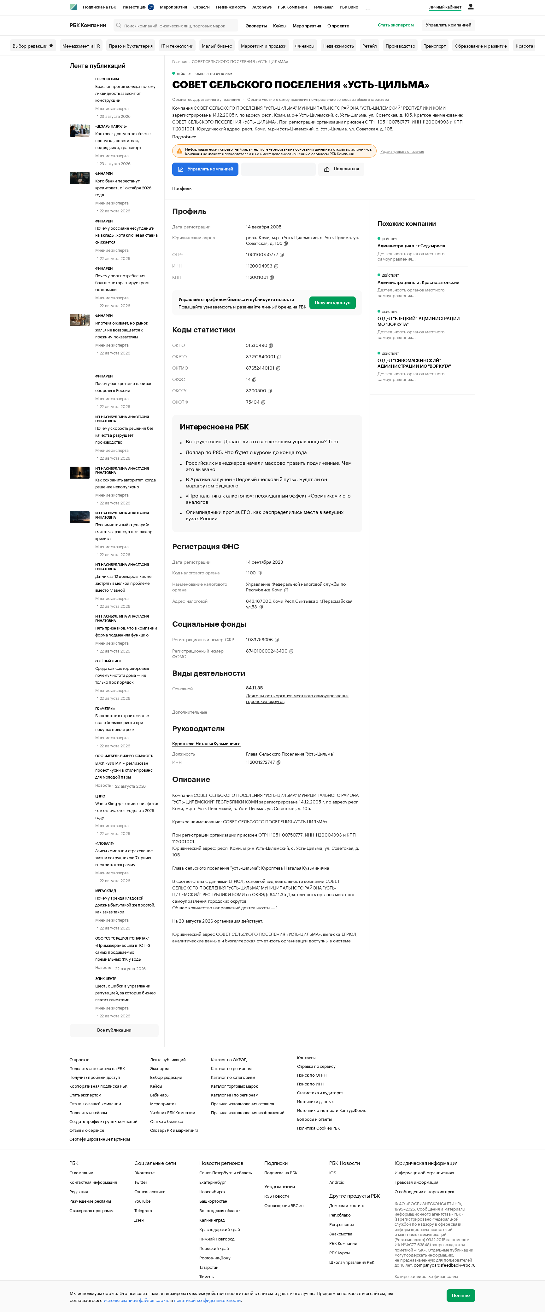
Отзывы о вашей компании (95, 1103)
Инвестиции (135, 7)
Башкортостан (213, 1200)
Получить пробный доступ (94, 1076)
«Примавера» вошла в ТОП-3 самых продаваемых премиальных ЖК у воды (122, 951)
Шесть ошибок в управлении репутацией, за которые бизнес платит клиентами (125, 992)
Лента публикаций (98, 66)
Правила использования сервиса (242, 1103)
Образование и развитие (481, 45)
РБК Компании (292, 7)
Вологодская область (219, 1210)
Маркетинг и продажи (263, 45)
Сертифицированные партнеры (99, 1138)
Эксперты (256, 26)
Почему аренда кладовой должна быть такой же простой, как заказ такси (125, 904)
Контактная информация (93, 1181)
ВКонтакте (144, 1172)
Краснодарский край (219, 1229)
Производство (400, 45)
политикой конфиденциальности (207, 1299)
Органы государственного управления (206, 99)
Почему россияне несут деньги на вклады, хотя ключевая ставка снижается (126, 234)
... (368, 6)
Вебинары (159, 1094)
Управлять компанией (448, 25)
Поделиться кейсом (88, 1112)
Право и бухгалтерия (130, 45)
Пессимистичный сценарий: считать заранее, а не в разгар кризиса (123, 531)
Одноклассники (149, 1191)
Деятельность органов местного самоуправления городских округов (297, 698)
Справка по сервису (316, 1065)
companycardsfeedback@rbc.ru (445, 1264)
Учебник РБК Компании (172, 1112)
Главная (179, 61)
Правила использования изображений (247, 1112)
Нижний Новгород (217, 1238)
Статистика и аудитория (320, 1092)
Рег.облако (339, 1214)
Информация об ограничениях (424, 1172)
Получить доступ (332, 303)
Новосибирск (212, 1191)
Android (336, 1181)
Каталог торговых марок (234, 1085)
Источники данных (315, 1101)
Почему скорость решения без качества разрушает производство (124, 434)
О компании (81, 1172)
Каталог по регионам (231, 1068)
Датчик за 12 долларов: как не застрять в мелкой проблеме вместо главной (123, 583)
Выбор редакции (30, 45)
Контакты (306, 1058)
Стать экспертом (396, 25)
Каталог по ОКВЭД (229, 1059)
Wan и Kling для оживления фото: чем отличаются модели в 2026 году (126, 810)
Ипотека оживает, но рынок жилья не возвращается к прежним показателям (121, 329)
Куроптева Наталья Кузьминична (206, 744)
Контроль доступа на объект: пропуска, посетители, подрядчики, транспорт (123, 140)
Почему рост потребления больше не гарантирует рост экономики (122, 282)
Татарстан (208, 1266)
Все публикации (114, 1030)
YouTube (142, 1200)
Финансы (304, 45)
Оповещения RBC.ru (284, 1205)
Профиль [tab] (181, 189)
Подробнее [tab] (184, 137)
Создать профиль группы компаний (103, 1121)
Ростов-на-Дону (214, 1257)
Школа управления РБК (351, 1261)
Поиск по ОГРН (311, 1074)
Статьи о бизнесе (166, 1121)
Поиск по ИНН (311, 1083)
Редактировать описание (402, 151)
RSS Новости (276, 1195)
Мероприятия (173, 7)
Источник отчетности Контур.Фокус (331, 1110)
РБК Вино (349, 7)
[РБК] (73, 7)
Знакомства (340, 1233)
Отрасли (201, 7)
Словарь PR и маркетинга (174, 1129)
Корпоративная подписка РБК (98, 1085)
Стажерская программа (91, 1210)
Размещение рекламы (90, 1200)
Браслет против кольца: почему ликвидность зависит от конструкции (125, 93)
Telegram (143, 1210)
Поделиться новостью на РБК (97, 1068)
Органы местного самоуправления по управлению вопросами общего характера (318, 99)
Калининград (212, 1219)
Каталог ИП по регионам (234, 1094)
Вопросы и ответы (314, 1118)
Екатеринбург (212, 1181)
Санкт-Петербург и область (225, 1172)
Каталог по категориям (233, 1076)
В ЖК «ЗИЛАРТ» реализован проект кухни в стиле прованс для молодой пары (124, 769)
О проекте (338, 26)
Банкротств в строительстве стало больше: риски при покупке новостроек (122, 722)
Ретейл (369, 45)
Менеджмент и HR (81, 45)
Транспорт (435, 45)
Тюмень (206, 1276)
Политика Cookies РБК (318, 1127)
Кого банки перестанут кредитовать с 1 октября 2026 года (123, 187)
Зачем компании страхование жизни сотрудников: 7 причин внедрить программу (124, 857)
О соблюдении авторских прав (424, 1191)
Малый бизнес (217, 45)
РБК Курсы (339, 1252)
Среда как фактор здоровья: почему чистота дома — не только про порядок (122, 675)
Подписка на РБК (99, 7)
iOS (332, 1172)
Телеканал (323, 7)
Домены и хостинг (347, 1205)
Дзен (139, 1219)
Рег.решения (341, 1224)
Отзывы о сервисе (86, 1129)
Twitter (140, 1181)
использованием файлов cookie (136, 1299)
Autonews (262, 7)
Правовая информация (416, 1181)
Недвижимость (231, 7)
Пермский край (214, 1248)
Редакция (78, 1191)
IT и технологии (177, 45)
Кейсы (279, 26)
